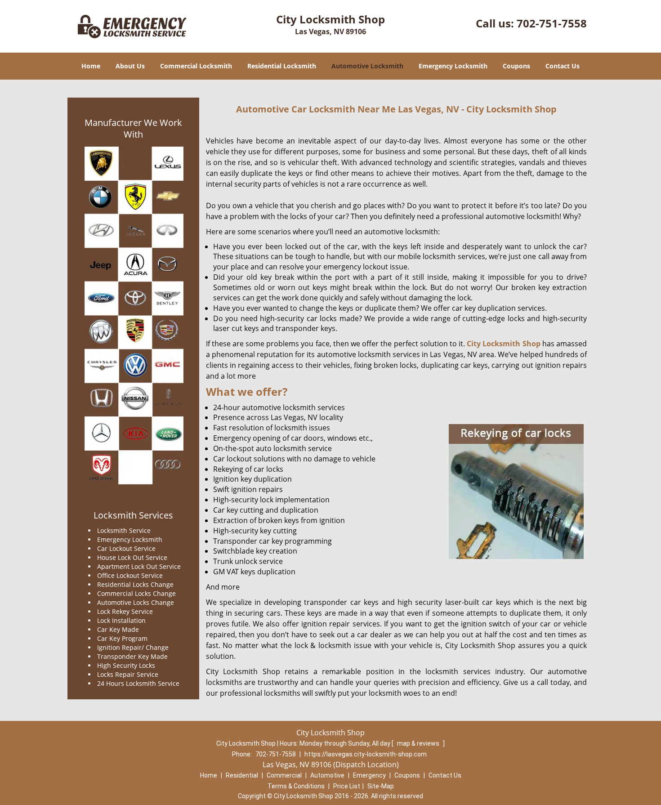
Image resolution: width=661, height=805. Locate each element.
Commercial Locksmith (196, 66)
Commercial (284, 775)
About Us (130, 66)
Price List (346, 786)
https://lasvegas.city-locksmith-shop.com (365, 754)
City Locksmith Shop (503, 344)
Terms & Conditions (296, 786)
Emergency (369, 775)
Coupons (516, 66)
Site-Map (380, 786)
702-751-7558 (552, 23)
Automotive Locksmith (367, 66)
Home (90, 66)
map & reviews (419, 743)
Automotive (327, 775)
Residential (242, 775)
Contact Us (562, 66)
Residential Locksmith (281, 66)
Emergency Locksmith (453, 66)
